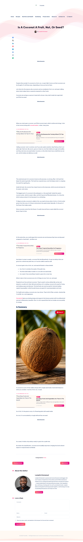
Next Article (65, 463)
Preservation (46, 16)
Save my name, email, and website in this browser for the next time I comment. (35, 520)
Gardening (38, 16)
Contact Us (62, 16)
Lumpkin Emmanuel (42, 475)
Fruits (44, 457)
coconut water (34, 125)
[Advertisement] (40, 72)
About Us (54, 16)
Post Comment (20, 524)
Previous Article (18, 463)
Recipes (18, 16)
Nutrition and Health (27, 16)
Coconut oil (19, 298)
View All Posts (39, 492)
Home (12, 16)
